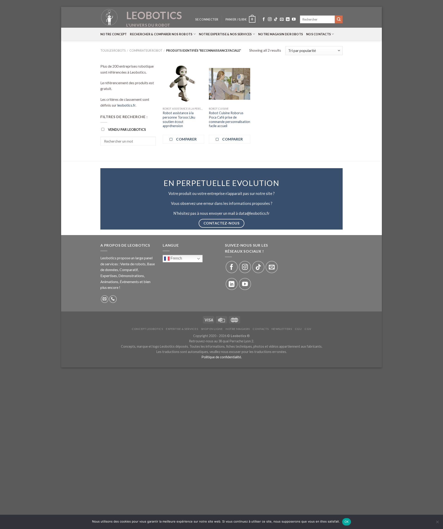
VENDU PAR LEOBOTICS (127, 130)
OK (346, 521)
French (176, 258)
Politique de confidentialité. (221, 357)
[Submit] (339, 19)
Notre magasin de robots (280, 34)
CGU (298, 329)
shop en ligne (212, 329)
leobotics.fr (126, 105)
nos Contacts (318, 34)
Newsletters (282, 329)
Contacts (261, 329)
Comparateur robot (145, 50)
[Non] (437, 523)
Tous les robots (113, 50)
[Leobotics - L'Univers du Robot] (109, 17)
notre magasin (238, 329)
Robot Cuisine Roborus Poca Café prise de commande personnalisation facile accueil (229, 119)
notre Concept (113, 34)
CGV (308, 329)
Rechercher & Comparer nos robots (161, 34)
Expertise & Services (182, 329)
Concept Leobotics (147, 329)
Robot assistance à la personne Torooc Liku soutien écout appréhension (179, 119)
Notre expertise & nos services (225, 34)
